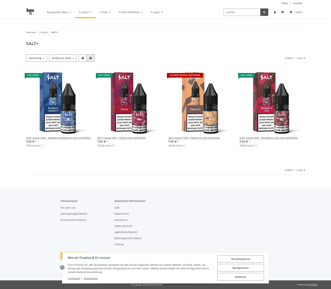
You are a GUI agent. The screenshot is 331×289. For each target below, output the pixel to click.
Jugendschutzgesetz (126, 232)
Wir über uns (68, 207)
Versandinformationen (74, 220)
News (285, 3)
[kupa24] (30, 12)
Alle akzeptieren (240, 258)
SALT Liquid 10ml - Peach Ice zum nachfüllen (194, 137)
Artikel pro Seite (61, 58)
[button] (275, 12)
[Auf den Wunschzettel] (86, 76)
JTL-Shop (313, 284)
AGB (116, 207)
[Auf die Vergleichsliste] (77, 76)
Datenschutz (121, 213)
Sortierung (35, 58)
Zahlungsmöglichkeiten (74, 213)
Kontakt (297, 3)
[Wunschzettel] (283, 12)
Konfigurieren (241, 267)
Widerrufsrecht (123, 226)
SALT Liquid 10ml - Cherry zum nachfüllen (121, 137)
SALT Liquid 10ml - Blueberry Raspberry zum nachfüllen (58, 137)
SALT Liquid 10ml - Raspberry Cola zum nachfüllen (268, 137)
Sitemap (119, 244)
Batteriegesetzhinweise (127, 238)
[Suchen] (264, 12)
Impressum (121, 220)
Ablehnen (240, 276)
